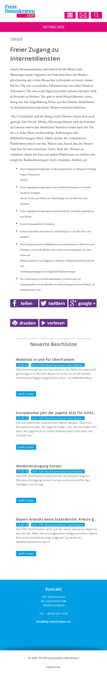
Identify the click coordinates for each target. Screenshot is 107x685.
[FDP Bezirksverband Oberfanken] (20, 16)
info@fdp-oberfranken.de (53, 621)
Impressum (53, 667)
